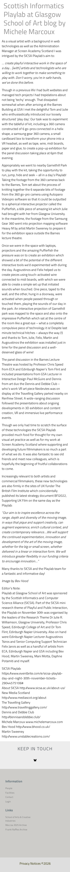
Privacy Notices (30, 863)
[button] (62, 10)
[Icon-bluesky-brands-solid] (35, 760)
